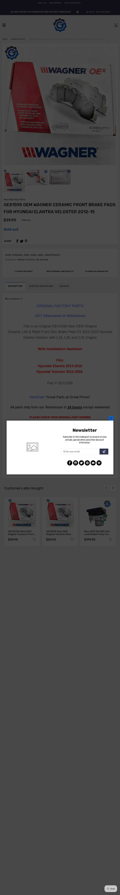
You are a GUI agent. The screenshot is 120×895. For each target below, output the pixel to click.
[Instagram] (75, 462)
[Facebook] (69, 462)
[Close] (111, 418)
